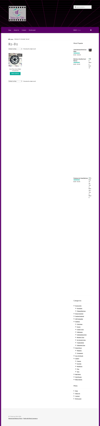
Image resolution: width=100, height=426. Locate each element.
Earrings (79, 363)
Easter (78, 327)
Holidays (77, 321)
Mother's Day (80, 337)
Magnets (79, 350)
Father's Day (80, 329)
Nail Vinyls (78, 374)
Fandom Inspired (79, 316)
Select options (15, 73)
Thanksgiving (80, 342)
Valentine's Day (81, 345)
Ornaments (80, 353)
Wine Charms (78, 379)
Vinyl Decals (78, 377)
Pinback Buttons (81, 311)
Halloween (80, 332)
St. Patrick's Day (81, 340)
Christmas (79, 324)
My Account (32, 30)
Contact (24, 30)
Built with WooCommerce (31, 418)
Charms (79, 361)
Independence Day (82, 334)
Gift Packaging (79, 319)
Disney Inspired (79, 313)
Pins (78, 369)
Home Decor (78, 348)
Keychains (79, 308)
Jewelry (77, 358)
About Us (16, 30)
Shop (9, 30)
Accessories (78, 305)
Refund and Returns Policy (15, 418)
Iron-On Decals (79, 356)
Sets (78, 371)
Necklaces (79, 366)
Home (11, 39)
